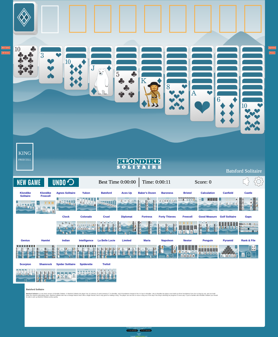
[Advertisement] (6, 21)
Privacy (272, 53)
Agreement (272, 47)
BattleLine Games (140, 336)
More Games (6, 47)
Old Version (5, 53)
